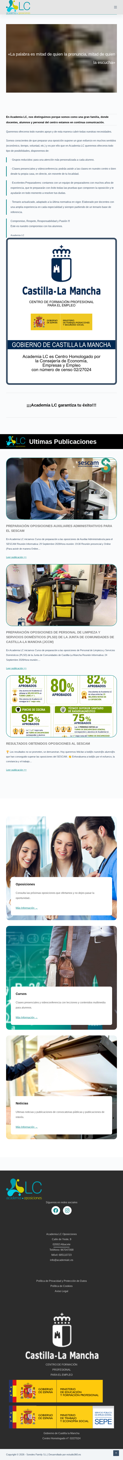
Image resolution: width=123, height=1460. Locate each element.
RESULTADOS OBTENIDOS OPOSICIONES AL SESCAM (48, 743)
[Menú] (115, 7)
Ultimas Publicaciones (63, 441)
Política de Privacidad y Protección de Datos (61, 1281)
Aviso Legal (61, 1291)
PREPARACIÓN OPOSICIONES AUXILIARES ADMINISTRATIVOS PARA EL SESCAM (59, 528)
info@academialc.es (61, 1260)
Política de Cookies (61, 1286)
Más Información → (27, 908)
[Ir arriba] (116, 1453)
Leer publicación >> (16, 557)
